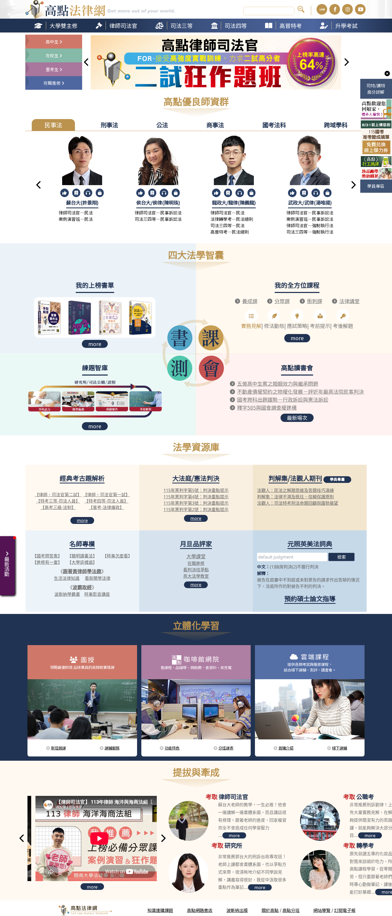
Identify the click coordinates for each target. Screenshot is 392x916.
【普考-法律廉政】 (106, 507)
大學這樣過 (82, 562)
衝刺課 (314, 301)
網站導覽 (321, 910)
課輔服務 (112, 748)
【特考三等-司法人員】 (58, 501)
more (94, 344)
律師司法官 (123, 26)
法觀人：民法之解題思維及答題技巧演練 (295, 490)
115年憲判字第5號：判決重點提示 (196, 490)
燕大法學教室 (196, 576)
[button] (86, 62)
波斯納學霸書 (67, 594)
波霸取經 (82, 587)
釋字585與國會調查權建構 (267, 407)
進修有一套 (47, 562)
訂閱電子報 (344, 910)
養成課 (249, 301)
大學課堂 (196, 556)
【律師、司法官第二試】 (58, 495)
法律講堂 (349, 301)
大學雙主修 (64, 26)
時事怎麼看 (117, 556)
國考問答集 (47, 556)
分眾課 (282, 301)
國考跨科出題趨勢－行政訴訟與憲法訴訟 (282, 399)
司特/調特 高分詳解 (375, 88)
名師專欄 (82, 543)
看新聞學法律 (97, 578)
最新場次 (297, 417)
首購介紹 (285, 748)
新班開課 (58, 748)
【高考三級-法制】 (58, 507)
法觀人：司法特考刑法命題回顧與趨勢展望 (297, 503)
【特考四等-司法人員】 (106, 501)
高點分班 (290, 910)
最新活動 (5, 563)
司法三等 (181, 26)
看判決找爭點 (196, 570)
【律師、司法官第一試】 (106, 495)
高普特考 (290, 26)
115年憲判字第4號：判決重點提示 (196, 497)
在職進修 (196, 563)
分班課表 (225, 748)
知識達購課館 (160, 910)
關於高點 (270, 910)
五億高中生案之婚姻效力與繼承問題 (277, 383)
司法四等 (236, 26)
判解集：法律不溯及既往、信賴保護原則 (295, 497)
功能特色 (172, 748)
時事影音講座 (97, 594)
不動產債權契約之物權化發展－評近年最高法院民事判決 (300, 391)
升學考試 (346, 26)
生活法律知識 (66, 578)
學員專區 (375, 186)
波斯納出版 (237, 910)
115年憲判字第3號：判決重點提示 (196, 503)
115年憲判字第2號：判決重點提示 (196, 509)
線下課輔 (339, 748)
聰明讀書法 (82, 556)
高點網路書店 (200, 910)
